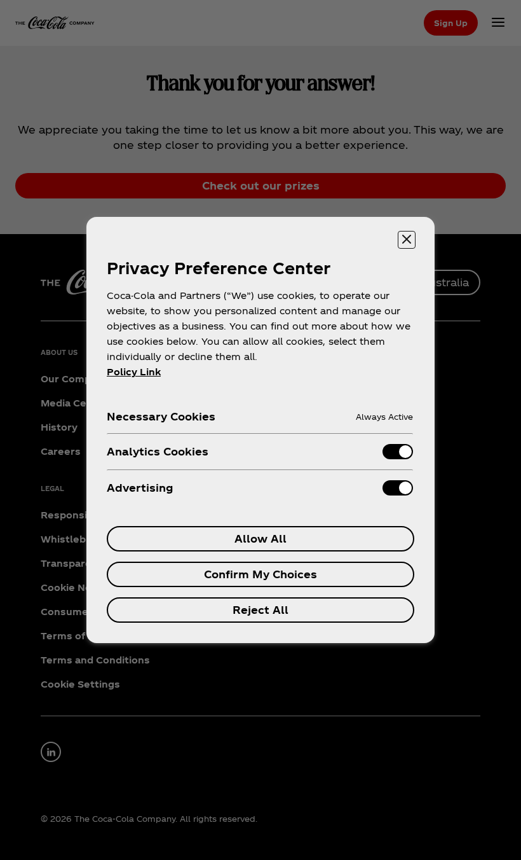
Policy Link (134, 371)
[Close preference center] (406, 239)
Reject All (260, 610)
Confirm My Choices (260, 574)
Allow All (260, 538)
